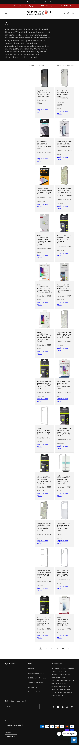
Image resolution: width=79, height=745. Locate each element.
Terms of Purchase (35, 683)
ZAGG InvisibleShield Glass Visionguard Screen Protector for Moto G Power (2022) (44, 336)
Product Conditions (36, 673)
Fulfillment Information (37, 678)
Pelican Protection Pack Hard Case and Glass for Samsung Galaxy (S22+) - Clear (64, 479)
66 (63, 648)
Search (31, 668)
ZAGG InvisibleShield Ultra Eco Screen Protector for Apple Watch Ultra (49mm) (44, 240)
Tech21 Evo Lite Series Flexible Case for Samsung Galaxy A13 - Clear (64, 573)
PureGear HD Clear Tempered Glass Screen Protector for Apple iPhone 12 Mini (64, 288)
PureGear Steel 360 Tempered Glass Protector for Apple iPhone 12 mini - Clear (64, 239)
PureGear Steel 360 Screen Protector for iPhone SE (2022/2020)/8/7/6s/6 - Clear (44, 479)
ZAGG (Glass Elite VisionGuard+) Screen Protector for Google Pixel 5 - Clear (64, 385)
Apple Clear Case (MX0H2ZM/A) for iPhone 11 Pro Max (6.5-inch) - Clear (43, 93)
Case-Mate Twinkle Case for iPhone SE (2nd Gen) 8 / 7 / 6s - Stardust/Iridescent (64, 192)
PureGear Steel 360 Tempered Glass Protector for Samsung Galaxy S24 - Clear (44, 621)
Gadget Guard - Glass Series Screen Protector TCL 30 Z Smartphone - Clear (44, 191)
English (10, 736)
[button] (6, 12)
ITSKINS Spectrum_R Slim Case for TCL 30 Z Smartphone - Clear (44, 431)
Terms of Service (35, 692)
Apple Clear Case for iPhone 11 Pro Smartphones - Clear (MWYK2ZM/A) (63, 94)
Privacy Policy (33, 687)
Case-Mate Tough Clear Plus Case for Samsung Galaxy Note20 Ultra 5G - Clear (44, 574)
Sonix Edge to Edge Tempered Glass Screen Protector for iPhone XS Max (64, 143)
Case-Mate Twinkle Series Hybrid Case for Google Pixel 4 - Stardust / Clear (64, 334)
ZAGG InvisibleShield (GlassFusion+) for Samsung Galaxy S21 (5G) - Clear (64, 621)
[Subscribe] (37, 706)
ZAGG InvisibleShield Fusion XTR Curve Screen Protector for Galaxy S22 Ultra (44, 288)
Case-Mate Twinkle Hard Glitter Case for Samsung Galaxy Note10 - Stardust (44, 526)
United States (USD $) (15, 725)
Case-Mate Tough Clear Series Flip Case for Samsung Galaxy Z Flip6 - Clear (64, 526)
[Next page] (68, 648)
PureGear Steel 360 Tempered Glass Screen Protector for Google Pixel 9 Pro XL (64, 432)
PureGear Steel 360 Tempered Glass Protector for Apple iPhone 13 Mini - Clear (44, 385)
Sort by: (32, 65)
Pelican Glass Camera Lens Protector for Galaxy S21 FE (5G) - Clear (44, 144)
